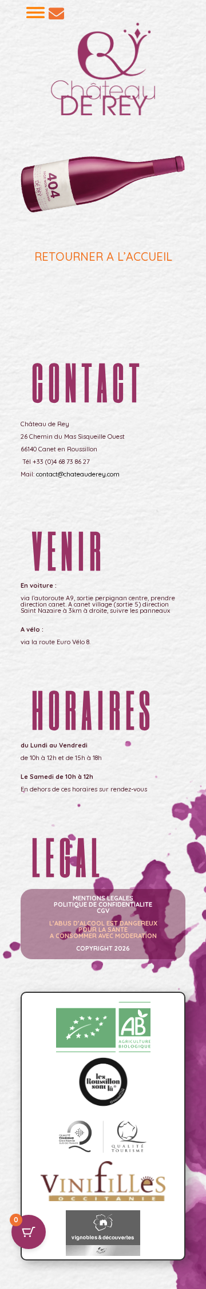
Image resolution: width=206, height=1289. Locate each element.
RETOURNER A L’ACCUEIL (103, 256)
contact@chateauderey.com (78, 474)
